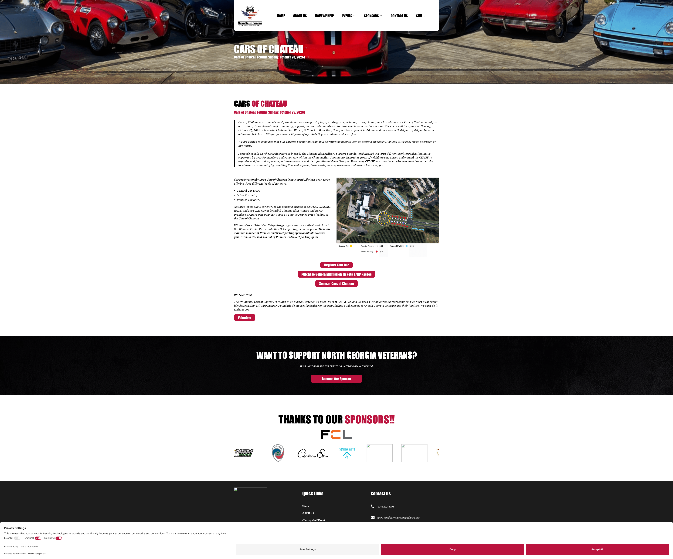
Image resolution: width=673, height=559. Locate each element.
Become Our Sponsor (336, 379)
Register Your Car (336, 265)
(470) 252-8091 (385, 506)
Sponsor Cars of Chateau (336, 283)
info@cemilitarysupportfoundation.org (398, 517)
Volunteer (244, 317)
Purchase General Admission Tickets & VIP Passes (336, 274)
